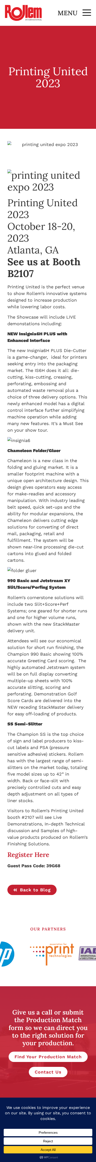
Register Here (28, 855)
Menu (68, 13)
